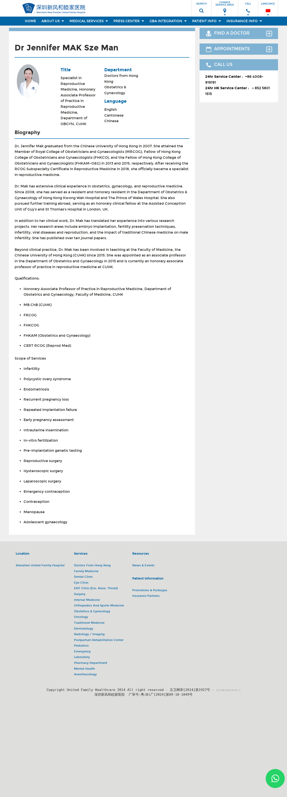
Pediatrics (81, 645)
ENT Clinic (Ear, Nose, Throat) (96, 588)
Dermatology (83, 628)
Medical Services (87, 21)
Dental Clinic (83, 577)
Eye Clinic (81, 582)
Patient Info (204, 21)
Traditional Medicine (89, 623)
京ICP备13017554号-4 (228, 690)
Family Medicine (86, 571)
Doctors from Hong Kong (121, 79)
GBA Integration (166, 21)
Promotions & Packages (149, 590)
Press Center (127, 21)
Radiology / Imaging (89, 634)
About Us (51, 21)
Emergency (82, 651)
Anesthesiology (85, 674)
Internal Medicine (87, 600)
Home (30, 21)
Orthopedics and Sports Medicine (99, 605)
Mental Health (84, 669)
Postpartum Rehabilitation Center (99, 640)
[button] (201, 7)
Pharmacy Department (90, 663)
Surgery (79, 594)
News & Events (143, 565)
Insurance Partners (146, 596)
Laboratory (82, 657)
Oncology (81, 617)
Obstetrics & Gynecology (115, 90)
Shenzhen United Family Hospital (40, 565)
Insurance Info (242, 21)
